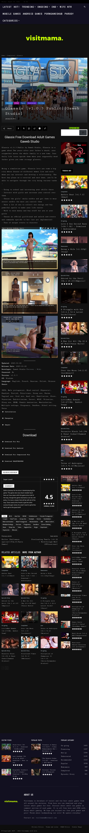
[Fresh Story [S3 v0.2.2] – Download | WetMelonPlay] (6, 747)
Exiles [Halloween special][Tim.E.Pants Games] (12, 542)
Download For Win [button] (12, 441)
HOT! (17, 6)
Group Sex (23, 519)
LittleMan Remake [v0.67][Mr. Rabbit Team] (10, 631)
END (54, 6)
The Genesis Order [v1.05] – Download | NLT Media (49, 760)
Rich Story (41, 103)
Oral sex (18, 524)
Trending (28, 6)
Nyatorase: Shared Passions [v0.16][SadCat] (79, 645)
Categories (10, 20)
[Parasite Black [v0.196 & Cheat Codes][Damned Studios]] (10, 642)
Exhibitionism (33, 516)
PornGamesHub (53, 13)
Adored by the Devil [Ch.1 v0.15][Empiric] (10, 603)
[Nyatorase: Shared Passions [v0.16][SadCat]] (65, 644)
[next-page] (6, 668)
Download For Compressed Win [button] (17, 455)
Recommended (32, 103)
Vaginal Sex (27, 527)
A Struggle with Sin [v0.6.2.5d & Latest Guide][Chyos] (72, 312)
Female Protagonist (46, 516)
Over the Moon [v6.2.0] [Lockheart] (27, 631)
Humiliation (47, 519)
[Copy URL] (45, 128)
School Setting (46, 524)
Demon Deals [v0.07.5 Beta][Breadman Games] (79, 624)
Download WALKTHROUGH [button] (14, 461)
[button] (84, 7)
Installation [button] (10, 412)
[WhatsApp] (29, 128)
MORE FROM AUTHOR (31, 552)
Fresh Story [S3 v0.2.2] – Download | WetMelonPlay (20, 747)
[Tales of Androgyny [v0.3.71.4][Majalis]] (49, 617)
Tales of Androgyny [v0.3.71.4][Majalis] (49, 631)
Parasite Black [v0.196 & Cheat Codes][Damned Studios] (74, 434)
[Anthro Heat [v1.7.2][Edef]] (10, 562)
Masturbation (34, 521)
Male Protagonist (21, 521)
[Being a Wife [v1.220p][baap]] (49, 562)
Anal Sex (17, 516)
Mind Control (50, 521)
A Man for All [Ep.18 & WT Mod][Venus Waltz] (28, 603)
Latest (7, 6)
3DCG (10, 516)
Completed (11, 55)
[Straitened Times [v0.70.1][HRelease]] (29, 642)
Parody (69, 13)
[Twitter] (23, 128)
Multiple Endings (8, 524)
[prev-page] (3, 668)
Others (16, 103)
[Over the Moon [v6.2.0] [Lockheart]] (29, 617)
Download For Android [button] (14, 448)
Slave (4, 527)
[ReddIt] (34, 128)
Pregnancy (27, 524)
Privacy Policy (38, 827)
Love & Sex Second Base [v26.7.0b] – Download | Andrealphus (74, 226)
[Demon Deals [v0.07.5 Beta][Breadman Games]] (65, 624)
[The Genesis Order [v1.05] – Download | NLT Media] (36, 760)
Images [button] (7, 425)
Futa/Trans (13, 519)
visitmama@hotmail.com (46, 818)
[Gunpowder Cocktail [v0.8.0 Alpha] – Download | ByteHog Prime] (6, 772)
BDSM (24, 516)
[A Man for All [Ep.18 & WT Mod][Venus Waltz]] (29, 589)
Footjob (5, 519)
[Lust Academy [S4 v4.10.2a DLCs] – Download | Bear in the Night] (6, 758)
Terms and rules (52, 827)
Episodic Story (6, 598)
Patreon (30, 369)
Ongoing (43, 6)
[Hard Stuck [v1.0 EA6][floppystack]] (65, 635)
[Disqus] (30, 704)
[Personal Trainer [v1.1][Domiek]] (36, 772)
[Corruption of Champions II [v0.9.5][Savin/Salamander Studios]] (49, 642)
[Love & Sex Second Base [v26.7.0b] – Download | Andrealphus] (29, 562)
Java (42, 625)
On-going (24, 570)
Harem (39, 519)
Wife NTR (66, 6)
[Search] (83, 132)
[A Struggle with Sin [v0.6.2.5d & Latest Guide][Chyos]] (49, 589)
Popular (23, 103)
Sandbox (36, 524)
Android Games (32, 13)
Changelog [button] (9, 418)
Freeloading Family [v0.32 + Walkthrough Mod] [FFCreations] (44, 542)
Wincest (14, 530)
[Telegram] (39, 128)
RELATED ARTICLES (11, 552)
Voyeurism (6, 530)
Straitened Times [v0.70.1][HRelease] (28, 656)
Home (3, 55)
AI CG (26, 1)
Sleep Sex (12, 527)
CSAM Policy (65, 827)
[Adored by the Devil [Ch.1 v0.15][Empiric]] (10, 589)
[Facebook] (18, 128)
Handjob (31, 519)
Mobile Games (12, 13)
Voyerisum (43, 527)
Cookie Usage (77, 827)
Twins (19, 527)
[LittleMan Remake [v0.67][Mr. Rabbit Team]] (10, 617)
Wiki (39, 369)
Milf (42, 521)
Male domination (8, 521)
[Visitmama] (44, 38)
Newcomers (44, 570)
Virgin (36, 527)
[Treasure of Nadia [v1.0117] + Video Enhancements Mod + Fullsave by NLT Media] (36, 747)
